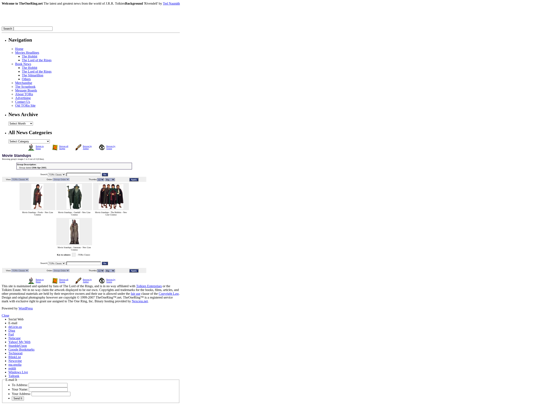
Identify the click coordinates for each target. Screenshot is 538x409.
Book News (23, 64)
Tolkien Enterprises (149, 286)
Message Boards (26, 90)
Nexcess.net (140, 301)
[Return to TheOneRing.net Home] (65, 25)
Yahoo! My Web (19, 342)
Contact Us (22, 102)
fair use (135, 293)
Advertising (23, 98)
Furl (11, 334)
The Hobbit (29, 56)
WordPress (25, 308)
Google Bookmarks (21, 349)
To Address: (20, 385)
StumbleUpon (17, 345)
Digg (11, 330)
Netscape (14, 338)
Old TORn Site (25, 105)
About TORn (24, 94)
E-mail (12, 323)
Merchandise (23, 83)
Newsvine (15, 361)
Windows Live (18, 372)
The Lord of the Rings (36, 60)
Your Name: (20, 389)
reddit (12, 368)
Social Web (16, 319)
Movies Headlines (27, 52)
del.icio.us (15, 327)
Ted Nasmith (171, 3)
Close (5, 315)
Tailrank (13, 376)
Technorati (15, 353)
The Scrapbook (25, 86)
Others (26, 79)
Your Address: (21, 394)
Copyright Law (169, 293)
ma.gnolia (14, 364)
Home (19, 49)
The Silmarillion (32, 75)
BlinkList (14, 357)
